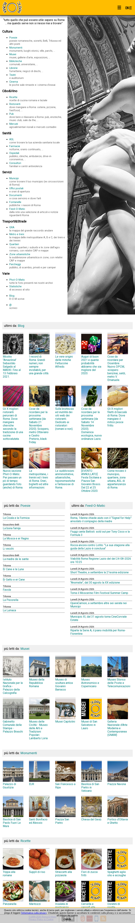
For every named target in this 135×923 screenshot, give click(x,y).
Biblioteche (23, 63)
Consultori (25, 164)
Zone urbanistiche (35, 257)
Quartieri (34, 247)
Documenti (25, 197)
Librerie (26, 69)
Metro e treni (37, 237)
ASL (34, 141)
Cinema (32, 83)
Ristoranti (32, 107)
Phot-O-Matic (31, 281)
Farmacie (26, 148)
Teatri (16, 76)
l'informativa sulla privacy (34, 913)
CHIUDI (67, 919)
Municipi (36, 181)
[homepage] (12, 7)
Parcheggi (32, 266)
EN (127, 7)
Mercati (32, 125)
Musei (29, 56)
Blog (16, 297)
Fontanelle (25, 203)
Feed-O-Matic (33, 212)
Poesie (35, 41)
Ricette (28, 99)
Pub (35, 117)
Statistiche (19, 288)
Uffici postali (19, 190)
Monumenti (32, 49)
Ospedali (30, 156)
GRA (31, 229)
